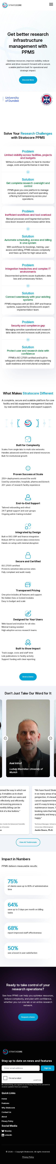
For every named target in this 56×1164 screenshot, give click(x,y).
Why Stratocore (8, 1108)
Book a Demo (28, 677)
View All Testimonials (28, 842)
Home (4, 1099)
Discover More (28, 80)
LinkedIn (8, 1135)
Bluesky (8, 1131)
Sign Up (47, 1068)
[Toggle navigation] (51, 4)
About (4, 1117)
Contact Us (6, 1112)
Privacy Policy (7, 1121)
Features (5, 1103)
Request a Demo (28, 1017)
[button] (50, 738)
